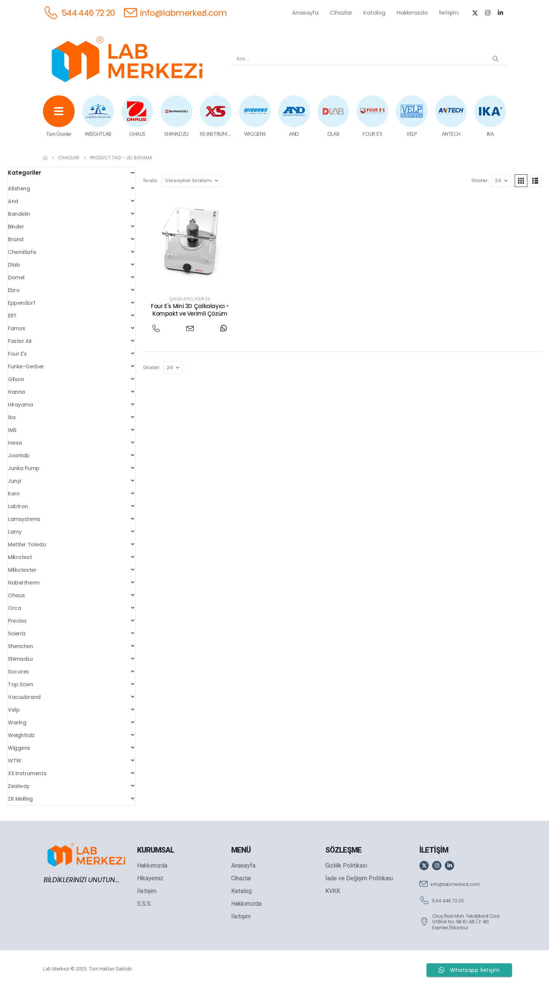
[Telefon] (156, 328)
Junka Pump (24, 468)
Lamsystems (24, 519)
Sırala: (150, 180)
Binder (16, 226)
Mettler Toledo (27, 544)
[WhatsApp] (223, 328)
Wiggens (19, 748)
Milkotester (22, 570)
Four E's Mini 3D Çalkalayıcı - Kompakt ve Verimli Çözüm (190, 309)
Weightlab (21, 735)
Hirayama (20, 404)
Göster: (480, 180)
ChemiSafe (22, 252)
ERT (12, 315)
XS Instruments (27, 773)
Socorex (18, 671)
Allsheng (19, 188)
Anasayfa (305, 12)
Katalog (374, 12)
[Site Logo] (127, 59)
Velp (13, 710)
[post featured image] (190, 241)
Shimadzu (20, 659)
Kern (13, 493)
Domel (16, 277)
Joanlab (19, 455)
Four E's (202, 299)
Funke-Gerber (26, 366)
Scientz (17, 633)
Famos (16, 328)
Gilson (16, 379)
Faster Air (20, 341)
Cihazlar (341, 12)
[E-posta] (189, 328)
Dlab (14, 265)
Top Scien (20, 684)
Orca (14, 608)
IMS (12, 430)
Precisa (17, 621)
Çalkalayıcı (181, 299)
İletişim (449, 12)
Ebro (13, 290)
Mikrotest (20, 557)
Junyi (14, 481)
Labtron (18, 506)
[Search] (495, 58)
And (13, 201)
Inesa (15, 443)
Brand (16, 239)
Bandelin (19, 214)
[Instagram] (488, 12)
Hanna (16, 392)
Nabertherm (24, 582)
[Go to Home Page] (45, 157)
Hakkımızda (412, 12)
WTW (14, 760)
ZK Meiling (20, 799)
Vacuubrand (24, 697)
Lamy (14, 532)
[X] (475, 12)
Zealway (19, 786)
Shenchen (20, 646)
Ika (12, 417)
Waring (17, 722)
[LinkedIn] (500, 12)
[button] (521, 180)
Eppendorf (21, 303)
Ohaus (16, 595)
